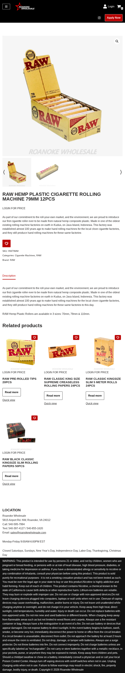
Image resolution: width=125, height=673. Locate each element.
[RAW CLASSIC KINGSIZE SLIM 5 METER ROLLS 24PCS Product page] (104, 351)
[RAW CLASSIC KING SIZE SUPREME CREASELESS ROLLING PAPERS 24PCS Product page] (62, 351)
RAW (38, 255)
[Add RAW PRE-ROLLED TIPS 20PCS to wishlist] (34, 337)
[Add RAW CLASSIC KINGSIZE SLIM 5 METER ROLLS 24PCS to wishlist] (118, 337)
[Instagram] (99, 18)
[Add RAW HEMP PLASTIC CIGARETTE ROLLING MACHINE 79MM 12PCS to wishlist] (6, 243)
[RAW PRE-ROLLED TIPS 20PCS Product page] (20, 351)
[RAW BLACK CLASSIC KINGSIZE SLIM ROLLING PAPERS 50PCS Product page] (20, 432)
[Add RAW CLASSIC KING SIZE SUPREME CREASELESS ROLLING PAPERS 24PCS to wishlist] (76, 337)
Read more (11, 392)
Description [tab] (9, 275)
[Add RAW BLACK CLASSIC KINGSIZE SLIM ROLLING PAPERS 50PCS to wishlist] (34, 417)
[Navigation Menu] (6, 6)
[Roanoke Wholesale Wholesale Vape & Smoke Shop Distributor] (25, 6)
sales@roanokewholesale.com (28, 532)
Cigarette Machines (25, 255)
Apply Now (113, 17)
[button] (117, 41)
